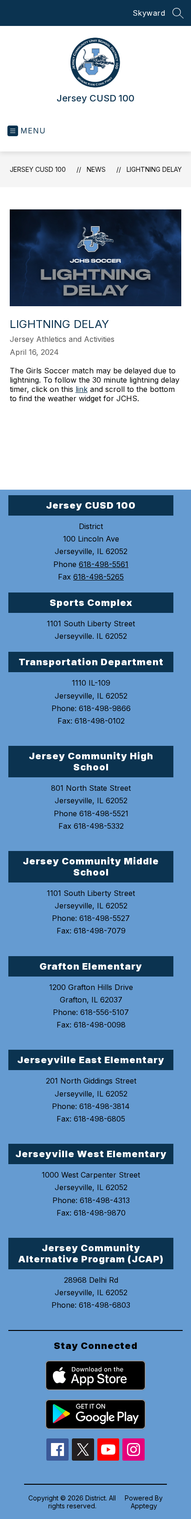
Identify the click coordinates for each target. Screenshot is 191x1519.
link (82, 389)
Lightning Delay (154, 169)
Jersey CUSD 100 (38, 169)
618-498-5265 (98, 576)
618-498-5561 (103, 564)
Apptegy (144, 1506)
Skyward (149, 13)
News (96, 169)
